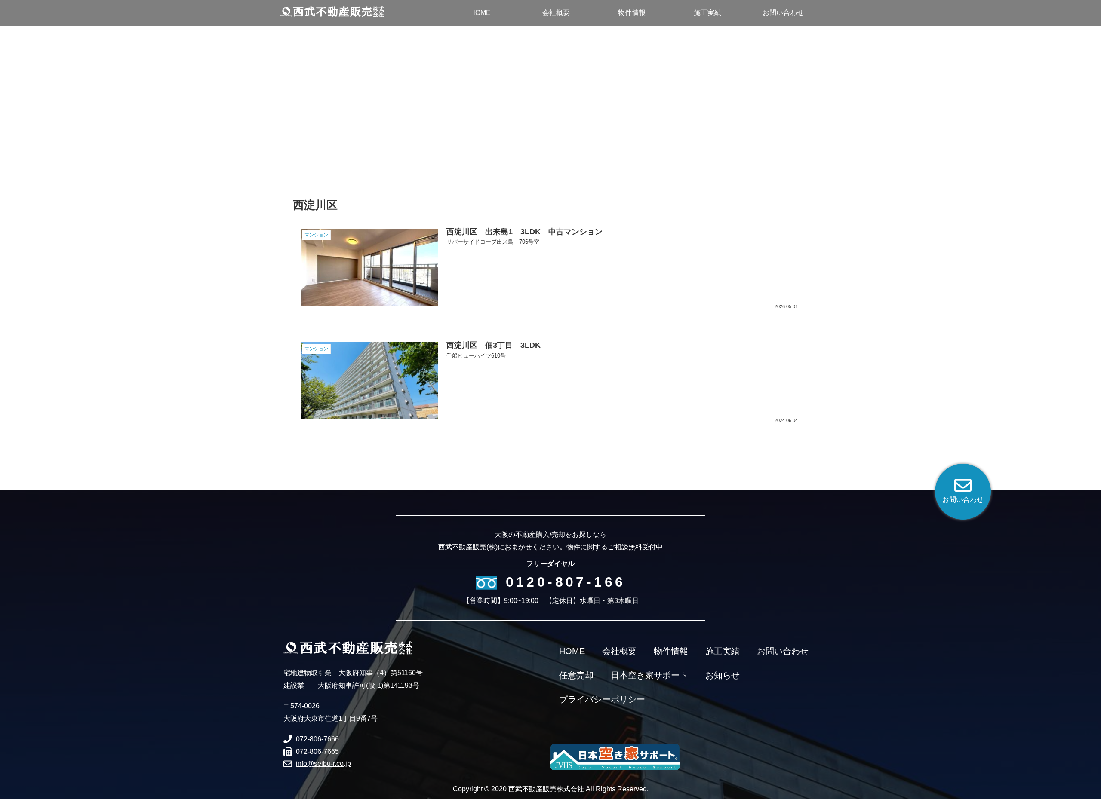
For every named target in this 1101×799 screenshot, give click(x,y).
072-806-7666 (317, 739)
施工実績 (722, 651)
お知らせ (722, 675)
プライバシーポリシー (602, 699)
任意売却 (576, 675)
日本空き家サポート (649, 675)
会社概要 (619, 651)
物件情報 (671, 651)
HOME (572, 651)
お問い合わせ (783, 651)
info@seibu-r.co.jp (323, 763)
